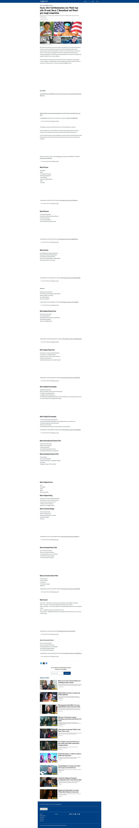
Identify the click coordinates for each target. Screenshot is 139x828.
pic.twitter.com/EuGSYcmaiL (46, 158)
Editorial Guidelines (43, 815)
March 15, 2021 (55, 121)
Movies (93, 1)
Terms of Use (42, 820)
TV (89, 1)
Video (97, 1)
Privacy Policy (42, 817)
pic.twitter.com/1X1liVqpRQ (74, 429)
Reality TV (85, 1)
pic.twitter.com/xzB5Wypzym (75, 653)
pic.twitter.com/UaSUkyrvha (72, 200)
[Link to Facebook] (70, 814)
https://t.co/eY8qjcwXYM (71, 118)
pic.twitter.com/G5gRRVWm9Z (71, 239)
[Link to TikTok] (77, 814)
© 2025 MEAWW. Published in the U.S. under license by (48, 804)
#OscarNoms (44, 118)
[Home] (44, 1)
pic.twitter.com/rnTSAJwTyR (69, 631)
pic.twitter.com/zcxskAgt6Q (72, 302)
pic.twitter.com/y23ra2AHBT (73, 588)
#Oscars (59, 156)
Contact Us (56, 814)
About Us (41, 814)
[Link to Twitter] (73, 814)
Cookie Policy (42, 819)
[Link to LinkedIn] (79, 814)
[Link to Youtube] (75, 814)
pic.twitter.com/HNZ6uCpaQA (75, 338)
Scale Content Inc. (58, 804)
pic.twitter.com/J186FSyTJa (73, 536)
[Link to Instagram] (71, 814)
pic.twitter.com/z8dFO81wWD (73, 277)
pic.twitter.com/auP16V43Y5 (74, 377)
